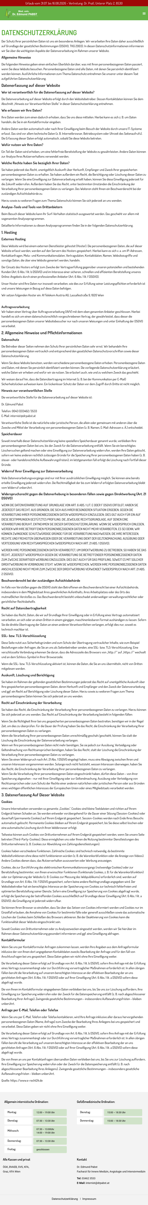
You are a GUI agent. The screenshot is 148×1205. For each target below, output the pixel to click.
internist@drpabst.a (97, 1182)
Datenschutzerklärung (66, 1199)
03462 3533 (88, 1178)
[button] (144, 13)
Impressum (89, 1199)
